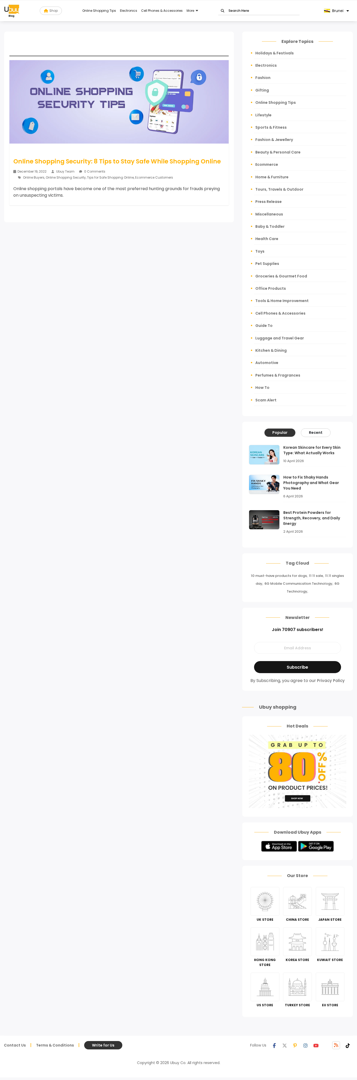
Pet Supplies (267, 263)
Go (222, 11)
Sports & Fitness (271, 127)
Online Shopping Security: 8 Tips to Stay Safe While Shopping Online (117, 161)
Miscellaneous (269, 214)
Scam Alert (266, 400)
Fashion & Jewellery (274, 139)
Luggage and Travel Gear (279, 338)
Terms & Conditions (55, 1045)
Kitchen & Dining (271, 350)
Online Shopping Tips (99, 10)
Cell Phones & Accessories (162, 10)
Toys (259, 251)
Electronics (128, 10)
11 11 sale (316, 575)
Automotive (266, 362)
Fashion (262, 77)
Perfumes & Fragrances (277, 375)
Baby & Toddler (270, 226)
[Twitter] (284, 1045)
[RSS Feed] (336, 1045)
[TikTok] (347, 1045)
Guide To (264, 325)
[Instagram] (305, 1045)
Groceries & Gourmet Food (281, 276)
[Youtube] (316, 1045)
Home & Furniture (272, 177)
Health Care (266, 238)
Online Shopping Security (66, 177)
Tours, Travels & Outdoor (279, 189)
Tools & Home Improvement (282, 300)
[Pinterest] (295, 1045)
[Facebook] (274, 1045)
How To (262, 387)
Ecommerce (266, 164)
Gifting (262, 90)
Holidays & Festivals (274, 53)
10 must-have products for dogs (279, 575)
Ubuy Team (65, 171)
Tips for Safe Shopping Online (110, 177)
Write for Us (103, 1045)
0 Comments (94, 171)
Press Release (268, 201)
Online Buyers (33, 177)
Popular (279, 432)
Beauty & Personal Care (278, 152)
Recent (316, 432)
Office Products (270, 288)
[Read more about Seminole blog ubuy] (12, 11)
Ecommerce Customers (154, 177)
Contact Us (15, 1045)
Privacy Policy (331, 680)
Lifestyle (263, 115)
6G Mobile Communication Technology (298, 583)
